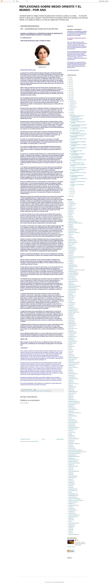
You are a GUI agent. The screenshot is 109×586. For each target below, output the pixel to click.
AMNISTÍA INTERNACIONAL (74, 223)
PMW (69, 433)
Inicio (43, 439)
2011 (70, 95)
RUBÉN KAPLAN (72, 466)
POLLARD (70, 440)
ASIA (69, 236)
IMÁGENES (33, 390)
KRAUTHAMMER (72, 373)
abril (71, 188)
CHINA (69, 255)
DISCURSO (71, 291)
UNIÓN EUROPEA (72, 516)
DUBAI (69, 294)
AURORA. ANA (71, 240)
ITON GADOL (71, 359)
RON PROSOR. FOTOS (73, 463)
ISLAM (69, 354)
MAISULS (70, 388)
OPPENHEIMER (72, 416)
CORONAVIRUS (72, 271)
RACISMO (70, 446)
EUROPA (70, 313)
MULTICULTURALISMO (73, 403)
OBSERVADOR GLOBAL (73, 412)
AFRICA (70, 210)
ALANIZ (70, 218)
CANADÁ (70, 252)
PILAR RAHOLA (71, 429)
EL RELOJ (70, 307)
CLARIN (70, 261)
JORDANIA (70, 365)
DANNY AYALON (72, 279)
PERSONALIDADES (72, 427)
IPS (69, 347)
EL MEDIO (70, 302)
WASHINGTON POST (73, 523)
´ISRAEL (70, 201)
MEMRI (70, 398)
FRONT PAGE (71, 323)
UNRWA (70, 518)
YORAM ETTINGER (72, 534)
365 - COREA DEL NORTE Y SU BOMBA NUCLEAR (77, 116)
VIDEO (69, 519)
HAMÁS (70, 334)
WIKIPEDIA (70, 526)
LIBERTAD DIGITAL (72, 383)
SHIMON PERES (72, 476)
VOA (69, 521)
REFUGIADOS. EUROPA (73, 453)
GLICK (29, 390)
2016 (70, 86)
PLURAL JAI (71, 432)
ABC (69, 206)
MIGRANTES (71, 399)
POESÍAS (70, 435)
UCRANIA (70, 511)
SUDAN (70, 485)
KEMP (69, 369)
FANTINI (70, 315)
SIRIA (69, 479)
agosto (71, 108)
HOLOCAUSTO (71, 341)
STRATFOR (70, 484)
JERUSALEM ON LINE (73, 362)
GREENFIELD (71, 331)
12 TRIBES (70, 205)
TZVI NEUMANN (72, 510)
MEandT (70, 394)
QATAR (70, 445)
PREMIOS (70, 442)
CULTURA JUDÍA (72, 274)
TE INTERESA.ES (72, 490)
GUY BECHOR (71, 333)
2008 (70, 196)
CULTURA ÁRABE (72, 273)
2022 (70, 77)
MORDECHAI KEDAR (73, 401)
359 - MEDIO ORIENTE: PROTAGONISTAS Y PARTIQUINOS (78, 133)
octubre (71, 105)
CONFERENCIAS (72, 266)
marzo (71, 190)
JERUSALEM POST (72, 364)
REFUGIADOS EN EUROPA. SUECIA (76, 451)
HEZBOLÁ (70, 338)
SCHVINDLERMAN (72, 471)
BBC (69, 245)
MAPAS (70, 390)
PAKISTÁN (70, 419)
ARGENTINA (71, 231)
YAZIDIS (70, 528)
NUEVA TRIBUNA (72, 409)
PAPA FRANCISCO (72, 422)
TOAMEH (70, 503)
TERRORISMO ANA (72, 495)
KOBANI (70, 370)
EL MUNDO (71, 304)
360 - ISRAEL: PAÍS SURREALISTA (77, 130)
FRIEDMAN (70, 322)
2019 (70, 81)
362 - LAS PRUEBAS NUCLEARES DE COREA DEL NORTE (78, 125)
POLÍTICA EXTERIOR (73, 438)
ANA (69, 224)
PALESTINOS (71, 421)
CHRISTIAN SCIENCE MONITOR (75, 257)
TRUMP (70, 506)
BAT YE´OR (70, 244)
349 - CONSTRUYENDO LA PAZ (77, 162)
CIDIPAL (70, 258)
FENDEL (70, 317)
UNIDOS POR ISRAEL (73, 515)
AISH (69, 214)
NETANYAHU (71, 404)
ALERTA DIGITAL (72, 221)
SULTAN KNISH (71, 489)
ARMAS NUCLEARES (73, 232)
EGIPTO (70, 299)
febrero (71, 191)
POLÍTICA (42, 390)
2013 (70, 92)
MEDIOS (70, 396)
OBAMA (70, 411)
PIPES (69, 430)
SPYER (70, 481)
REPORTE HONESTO (73, 456)
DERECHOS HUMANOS (73, 286)
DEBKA (70, 283)
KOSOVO (70, 372)
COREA (70, 268)
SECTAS (70, 472)
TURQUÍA (70, 508)
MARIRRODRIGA (72, 391)
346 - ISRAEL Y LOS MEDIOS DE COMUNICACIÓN (77, 170)
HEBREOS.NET (71, 336)
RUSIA (69, 469)
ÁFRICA (70, 211)
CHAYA (70, 253)
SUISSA (70, 487)
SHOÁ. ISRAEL (71, 477)
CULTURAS (71, 276)
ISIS (69, 352)
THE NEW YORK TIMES (73, 498)
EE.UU (26, 390)
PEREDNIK (70, 425)
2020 (70, 79)
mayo (71, 114)
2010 (70, 97)
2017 (70, 84)
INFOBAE (70, 346)
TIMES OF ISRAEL (72, 502)
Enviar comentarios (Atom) (32, 441)
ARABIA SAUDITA (72, 229)
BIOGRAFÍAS (71, 247)
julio (71, 110)
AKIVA (69, 216)
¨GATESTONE (71, 203)
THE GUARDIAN (72, 497)
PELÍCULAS (71, 424)
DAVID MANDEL (72, 281)
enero (71, 193)
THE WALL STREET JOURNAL (75, 500)
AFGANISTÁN (71, 208)
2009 (70, 99)
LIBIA (69, 385)
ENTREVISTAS (71, 310)
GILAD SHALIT (71, 328)
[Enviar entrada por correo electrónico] (35, 389)
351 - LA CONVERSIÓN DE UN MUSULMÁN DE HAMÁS (76, 157)
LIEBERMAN (71, 386)
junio (71, 112)
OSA (69, 417)
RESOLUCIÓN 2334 (72, 459)
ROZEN (70, 464)
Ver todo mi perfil (71, 546)
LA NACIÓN (71, 377)
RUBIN (69, 468)
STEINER (70, 482)
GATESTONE (71, 325)
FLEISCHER (71, 318)
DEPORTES (71, 284)
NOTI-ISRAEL (71, 407)
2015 (70, 88)
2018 (70, 82)
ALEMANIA (70, 219)
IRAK (69, 349)
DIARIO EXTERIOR (72, 289)
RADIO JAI (70, 448)
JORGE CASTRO (72, 367)
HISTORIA (70, 339)
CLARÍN (70, 263)
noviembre (72, 103)
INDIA (69, 344)
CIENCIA (70, 260)
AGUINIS (70, 213)
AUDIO (69, 237)
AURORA (70, 239)
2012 (70, 94)
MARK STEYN (71, 393)
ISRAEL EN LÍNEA (72, 357)
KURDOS (70, 375)
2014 (70, 90)
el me (69, 300)
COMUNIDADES (72, 265)
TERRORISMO (71, 493)
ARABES (70, 227)
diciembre (72, 101)
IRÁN (69, 351)
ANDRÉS (70, 226)
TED (69, 492)
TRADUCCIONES (47, 390)
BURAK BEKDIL (71, 248)
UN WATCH (71, 513)
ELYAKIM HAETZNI (72, 309)
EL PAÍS (70, 305)
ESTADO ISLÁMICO (72, 312)
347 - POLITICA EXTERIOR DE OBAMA (78, 167)
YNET (69, 532)
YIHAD (69, 531)
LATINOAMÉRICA (72, 378)
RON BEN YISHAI (72, 461)
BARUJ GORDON (72, 242)
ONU (69, 414)
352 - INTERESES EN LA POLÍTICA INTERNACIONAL (77, 154)
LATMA (70, 380)
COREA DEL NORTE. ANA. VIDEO (75, 270)
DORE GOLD (71, 292)
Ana (77, 540)
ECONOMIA (71, 296)
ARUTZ (70, 234)
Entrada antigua (60, 439)
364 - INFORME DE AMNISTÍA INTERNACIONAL (76, 119)
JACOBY (70, 360)
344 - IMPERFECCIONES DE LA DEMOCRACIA (77, 176)
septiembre (72, 106)
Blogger (62, 582)
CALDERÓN (71, 250)
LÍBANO (70, 382)
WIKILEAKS (71, 524)
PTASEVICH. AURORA (73, 443)
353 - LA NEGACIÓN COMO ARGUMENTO (76, 151)
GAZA (69, 326)
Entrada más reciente (25, 439)
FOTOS (70, 320)
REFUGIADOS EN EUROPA (74, 450)
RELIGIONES (71, 455)
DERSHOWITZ (71, 287)
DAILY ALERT (71, 278)
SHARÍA (70, 474)
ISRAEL (37, 390)
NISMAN (70, 406)
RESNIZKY (70, 458)
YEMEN (70, 529)
